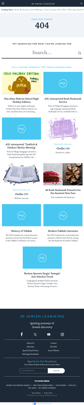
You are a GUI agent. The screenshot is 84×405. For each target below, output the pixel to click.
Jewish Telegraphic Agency (18, 385)
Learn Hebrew (53, 350)
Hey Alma (32, 388)
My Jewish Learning (47, 388)
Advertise (30, 347)
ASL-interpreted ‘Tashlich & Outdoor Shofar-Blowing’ (21, 146)
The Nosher (61, 385)
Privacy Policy (36, 393)
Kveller (71, 385)
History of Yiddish (21, 231)
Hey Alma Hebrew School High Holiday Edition (21, 100)
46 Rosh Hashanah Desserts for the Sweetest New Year (63, 192)
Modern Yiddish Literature (63, 231)
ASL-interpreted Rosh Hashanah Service (63, 100)
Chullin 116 (63, 148)
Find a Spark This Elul (55, 10)
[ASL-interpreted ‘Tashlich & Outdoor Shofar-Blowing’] (21, 129)
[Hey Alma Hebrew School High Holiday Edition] (21, 83)
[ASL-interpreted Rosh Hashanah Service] (63, 83)
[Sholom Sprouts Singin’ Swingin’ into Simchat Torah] (42, 258)
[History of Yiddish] (21, 215)
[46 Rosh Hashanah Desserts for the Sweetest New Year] (63, 174)
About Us (30, 343)
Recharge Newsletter (30, 354)
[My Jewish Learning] (42, 318)
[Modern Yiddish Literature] (63, 215)
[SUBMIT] (79, 54)
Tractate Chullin (63, 144)
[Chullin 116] (63, 129)
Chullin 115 (21, 194)
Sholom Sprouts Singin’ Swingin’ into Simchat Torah (42, 275)
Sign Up (56, 371)
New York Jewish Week (43, 385)
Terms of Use (48, 393)
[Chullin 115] (21, 174)
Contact (53, 343)
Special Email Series (30, 350)
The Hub (53, 347)
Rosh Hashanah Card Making (28, 10)
